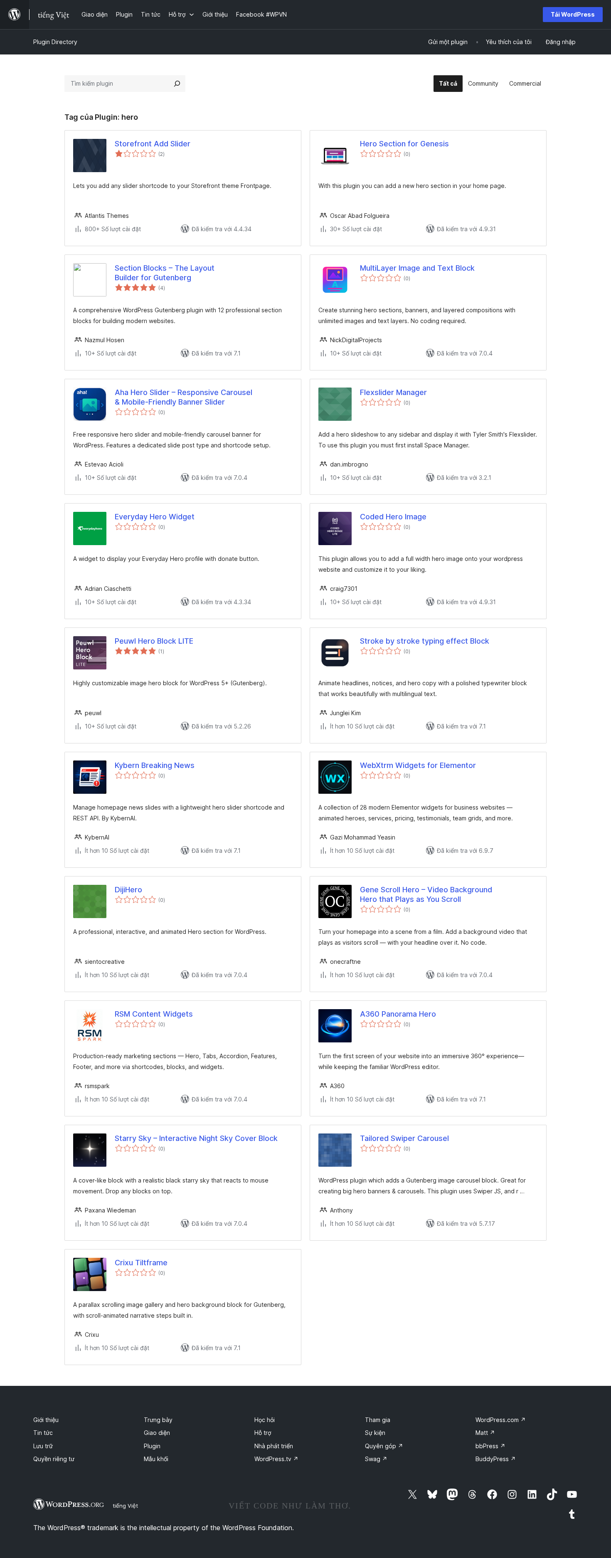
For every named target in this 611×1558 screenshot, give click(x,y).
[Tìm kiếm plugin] (177, 83)
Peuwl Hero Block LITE (154, 641)
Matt (485, 1432)
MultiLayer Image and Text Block (417, 268)
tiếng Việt (125, 1505)
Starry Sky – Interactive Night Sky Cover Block (196, 1138)
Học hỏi (264, 1419)
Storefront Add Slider (152, 143)
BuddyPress (495, 1458)
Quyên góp (384, 1445)
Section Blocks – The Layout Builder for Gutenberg (164, 273)
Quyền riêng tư (53, 1458)
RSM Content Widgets (154, 1014)
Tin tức (43, 1432)
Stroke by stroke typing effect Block (424, 641)
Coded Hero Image (393, 516)
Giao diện (157, 1432)
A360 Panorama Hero (398, 1014)
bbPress (490, 1445)
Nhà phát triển (273, 1445)
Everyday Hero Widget (155, 516)
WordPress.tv (276, 1458)
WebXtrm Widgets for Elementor (418, 765)
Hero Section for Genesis (404, 143)
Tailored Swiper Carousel (404, 1138)
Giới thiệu (46, 1419)
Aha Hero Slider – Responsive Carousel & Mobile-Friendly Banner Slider (183, 397)
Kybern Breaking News (155, 765)
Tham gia (377, 1419)
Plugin (152, 1445)
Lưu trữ (43, 1445)
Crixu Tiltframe (141, 1262)
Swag (376, 1458)
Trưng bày (158, 1419)
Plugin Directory (55, 41)
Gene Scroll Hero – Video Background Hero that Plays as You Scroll (426, 894)
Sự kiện (375, 1432)
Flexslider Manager (393, 392)
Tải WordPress (573, 14)
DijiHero (128, 889)
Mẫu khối (156, 1458)
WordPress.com (500, 1419)
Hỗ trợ (262, 1432)
